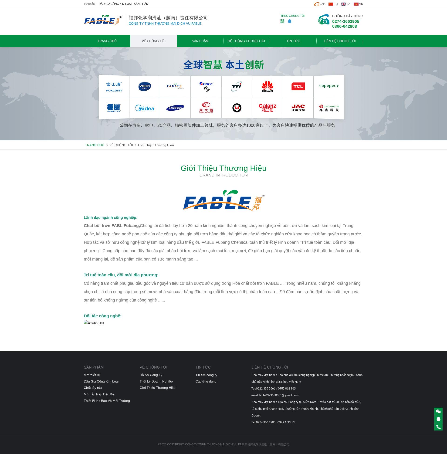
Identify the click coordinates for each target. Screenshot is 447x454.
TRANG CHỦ (107, 41)
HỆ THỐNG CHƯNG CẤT (247, 41)
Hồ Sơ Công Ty (151, 375)
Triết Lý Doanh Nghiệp (156, 381)
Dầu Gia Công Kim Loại (101, 381)
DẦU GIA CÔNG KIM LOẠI (115, 4)
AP (323, 4)
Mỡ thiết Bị (92, 375)
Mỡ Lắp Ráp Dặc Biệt (99, 394)
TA (348, 4)
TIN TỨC (293, 41)
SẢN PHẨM (141, 4)
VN (361, 4)
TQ (336, 4)
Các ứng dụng (206, 381)
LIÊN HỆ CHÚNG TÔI (340, 41)
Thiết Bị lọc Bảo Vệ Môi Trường (107, 401)
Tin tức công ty (206, 375)
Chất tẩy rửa (93, 388)
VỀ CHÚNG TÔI (153, 41)
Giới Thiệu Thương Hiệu (156, 145)
